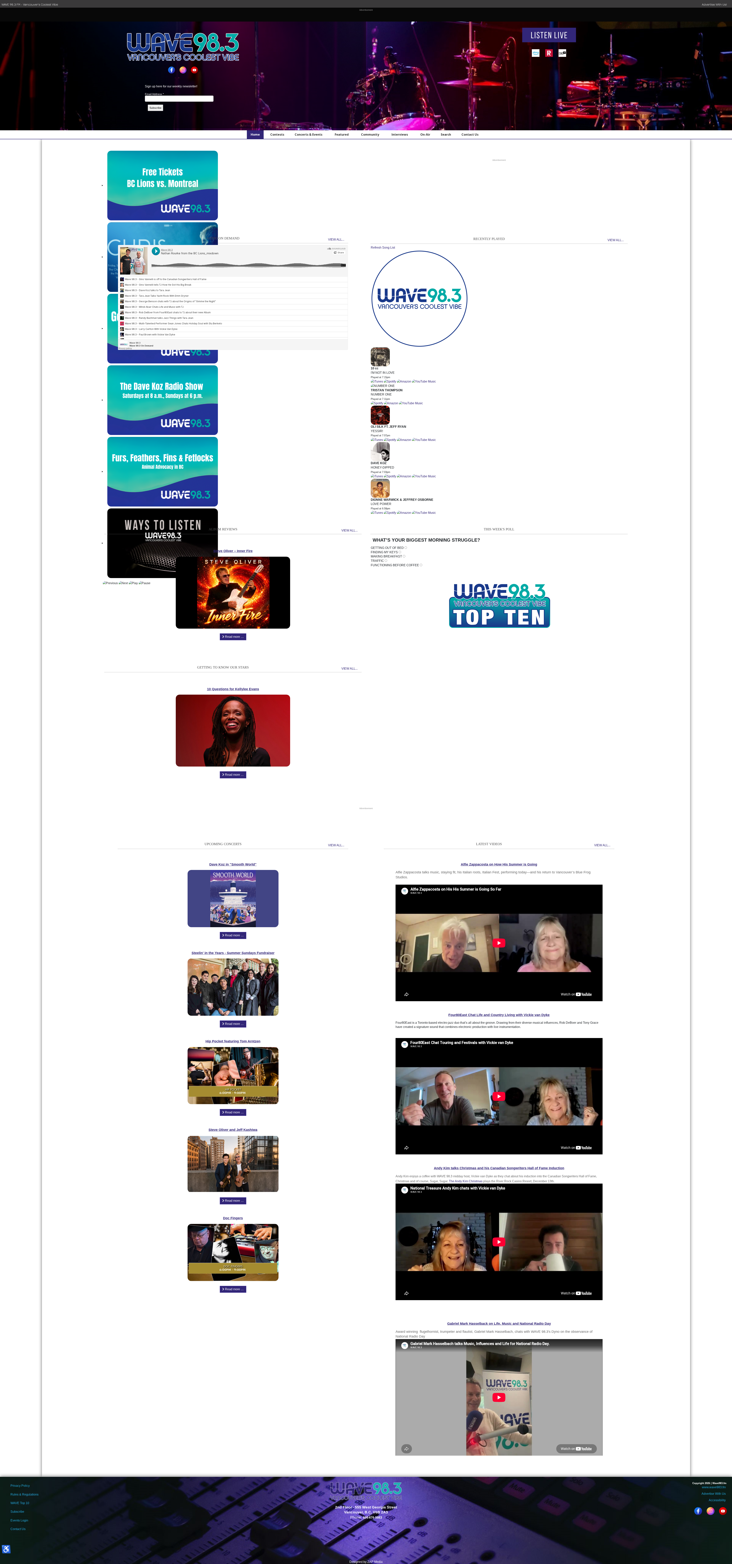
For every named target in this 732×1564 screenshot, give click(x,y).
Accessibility (717, 1500)
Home (255, 134)
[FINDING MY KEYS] (400, 552)
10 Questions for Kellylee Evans (233, 689)
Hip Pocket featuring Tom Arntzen (232, 1041)
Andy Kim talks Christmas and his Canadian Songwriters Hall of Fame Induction (499, 1168)
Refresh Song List (383, 247)
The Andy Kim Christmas (466, 1181)
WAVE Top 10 (19, 1503)
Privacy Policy (20, 1485)
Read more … (234, 636)
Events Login (19, 1520)
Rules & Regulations (24, 1494)
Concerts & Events (308, 134)
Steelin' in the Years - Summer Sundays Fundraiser (233, 953)
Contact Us (470, 134)
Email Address (154, 94)
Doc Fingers (233, 1218)
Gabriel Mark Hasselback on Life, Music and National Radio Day (499, 1324)
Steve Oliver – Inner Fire (233, 551)
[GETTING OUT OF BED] (406, 548)
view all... (336, 239)
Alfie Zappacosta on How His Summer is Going (499, 864)
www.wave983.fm (714, 1487)
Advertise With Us (714, 1493)
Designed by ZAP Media (366, 1561)
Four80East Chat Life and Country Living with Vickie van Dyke (499, 1015)
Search (446, 134)
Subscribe (17, 1511)
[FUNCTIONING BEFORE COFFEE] (421, 565)
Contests (277, 134)
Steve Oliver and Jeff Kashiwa (233, 1130)
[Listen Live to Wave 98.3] (549, 34)
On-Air (425, 134)
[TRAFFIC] (386, 561)
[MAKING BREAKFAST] (404, 556)
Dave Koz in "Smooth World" (233, 864)
